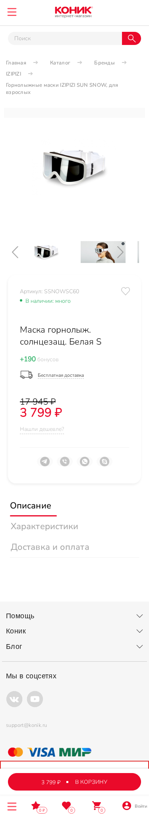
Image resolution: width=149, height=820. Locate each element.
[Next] (127, 252)
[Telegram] (45, 465)
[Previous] (22, 252)
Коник (16, 631)
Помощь (20, 616)
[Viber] (65, 465)
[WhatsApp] (85, 465)
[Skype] (104, 465)
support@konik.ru (26, 725)
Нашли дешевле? (42, 429)
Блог (14, 647)
